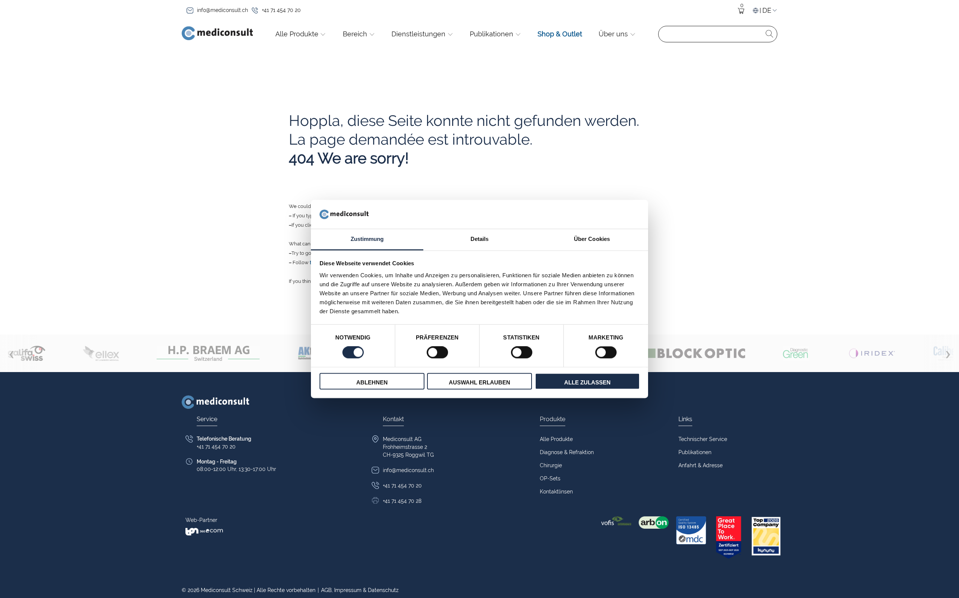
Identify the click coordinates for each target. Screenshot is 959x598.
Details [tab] (480, 239)
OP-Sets (550, 478)
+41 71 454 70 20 (281, 10)
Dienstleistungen (419, 34)
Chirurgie (551, 465)
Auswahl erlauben (479, 382)
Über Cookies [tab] (592, 239)
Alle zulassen (587, 382)
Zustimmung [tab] (367, 239)
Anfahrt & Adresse (700, 465)
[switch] (437, 353)
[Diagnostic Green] (796, 353)
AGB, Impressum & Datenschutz (358, 590)
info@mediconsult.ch (222, 10)
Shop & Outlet (560, 34)
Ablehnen (372, 382)
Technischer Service (702, 439)
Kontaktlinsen (556, 492)
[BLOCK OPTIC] (678, 353)
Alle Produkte (297, 34)
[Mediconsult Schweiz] (217, 34)
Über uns (614, 34)
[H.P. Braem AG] (208, 353)
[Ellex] (101, 353)
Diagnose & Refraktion (567, 452)
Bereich (356, 34)
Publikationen (492, 34)
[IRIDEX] (871, 353)
